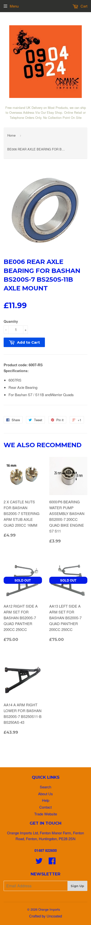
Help (45, 800)
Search (45, 786)
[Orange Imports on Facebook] (52, 862)
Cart (83, 6)
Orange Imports (49, 909)
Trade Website (45, 813)
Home (11, 135)
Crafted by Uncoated (45, 915)
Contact (45, 807)
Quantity (11, 321)
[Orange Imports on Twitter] (39, 862)
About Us (45, 793)
